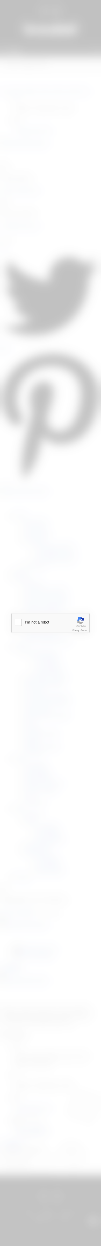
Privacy (76, 630)
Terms (84, 630)
